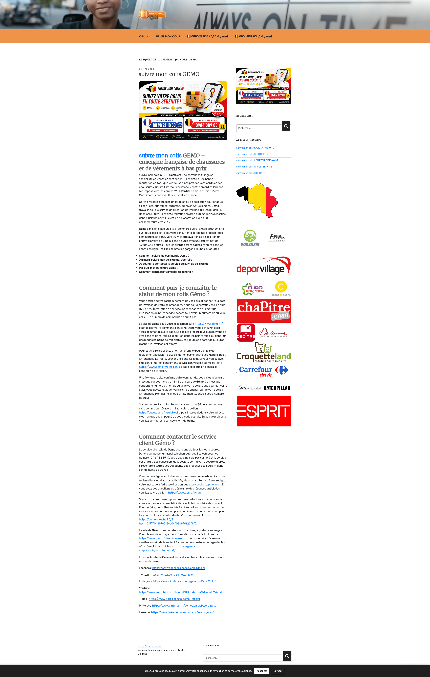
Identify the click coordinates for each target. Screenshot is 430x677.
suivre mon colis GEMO (169, 74)
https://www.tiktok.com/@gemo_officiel (174, 598)
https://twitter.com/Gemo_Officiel (171, 574)
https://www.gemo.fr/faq (184, 492)
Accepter (262, 671)
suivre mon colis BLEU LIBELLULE (253, 154)
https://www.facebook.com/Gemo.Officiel (178, 568)
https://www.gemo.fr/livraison (158, 366)
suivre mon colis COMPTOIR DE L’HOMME (257, 160)
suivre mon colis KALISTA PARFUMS (255, 147)
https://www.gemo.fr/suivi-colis (159, 412)
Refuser (278, 671)
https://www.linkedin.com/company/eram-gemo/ (182, 612)
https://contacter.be (149, 646)
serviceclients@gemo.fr (205, 484)
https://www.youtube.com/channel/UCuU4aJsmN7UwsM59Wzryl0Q (182, 592)
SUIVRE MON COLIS (167, 36)
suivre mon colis (160, 155)
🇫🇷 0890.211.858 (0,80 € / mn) (207, 36)
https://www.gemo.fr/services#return (163, 538)
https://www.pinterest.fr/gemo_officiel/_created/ (184, 605)
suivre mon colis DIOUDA (249, 173)
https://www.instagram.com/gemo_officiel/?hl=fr (185, 581)
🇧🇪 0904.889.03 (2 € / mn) (253, 36)
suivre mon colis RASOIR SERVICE (254, 166)
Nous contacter (209, 507)
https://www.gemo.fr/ (209, 323)
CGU (142, 36)
